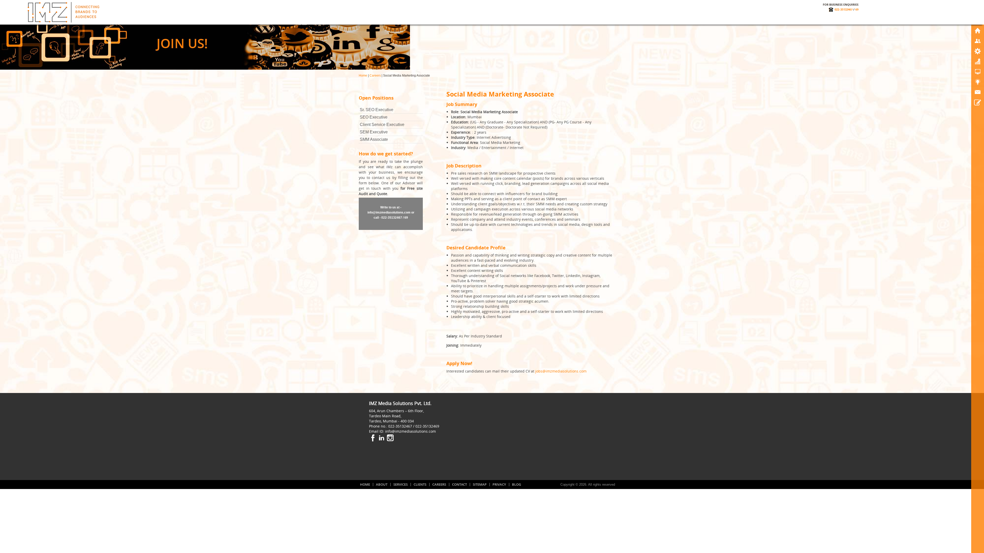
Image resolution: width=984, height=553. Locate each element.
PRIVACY (499, 484)
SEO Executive (373, 117)
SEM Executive (374, 132)
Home (363, 75)
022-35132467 (844, 9)
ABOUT (381, 484)
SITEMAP (480, 484)
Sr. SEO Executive (376, 110)
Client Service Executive (382, 124)
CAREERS (439, 484)
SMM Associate (374, 139)
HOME (365, 484)
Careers (375, 75)
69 (856, 9)
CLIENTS (420, 484)
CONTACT (459, 484)
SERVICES (400, 484)
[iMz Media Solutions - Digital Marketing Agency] (63, 12)
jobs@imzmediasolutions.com (561, 371)
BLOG (516, 484)
